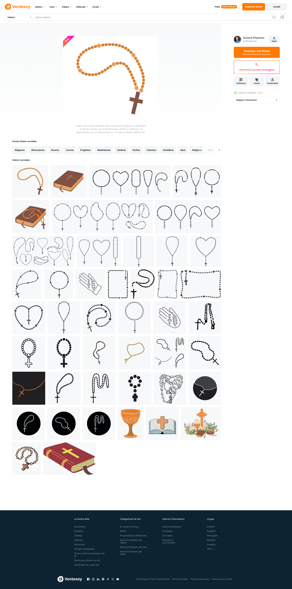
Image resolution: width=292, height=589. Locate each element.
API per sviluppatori (84, 548)
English (211, 526)
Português (212, 535)
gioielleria (168, 150)
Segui (274, 41)
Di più (96, 6)
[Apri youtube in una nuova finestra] (117, 579)
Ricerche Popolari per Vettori (131, 541)
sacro (211, 150)
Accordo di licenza (129, 526)
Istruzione (79, 544)
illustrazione (37, 150)
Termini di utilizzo (180, 579)
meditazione (103, 150)
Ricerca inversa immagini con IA (89, 554)
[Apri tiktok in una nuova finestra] (108, 579)
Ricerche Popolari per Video (131, 553)
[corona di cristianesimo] (205, 317)
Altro (209, 549)
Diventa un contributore (168, 541)
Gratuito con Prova (257, 52)
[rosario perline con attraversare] (26, 458)
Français (211, 544)
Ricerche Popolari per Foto (133, 547)
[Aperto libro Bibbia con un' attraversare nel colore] (162, 423)
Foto (52, 6)
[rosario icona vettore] (169, 352)
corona (70, 150)
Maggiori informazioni (246, 100)
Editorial (80, 6)
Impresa (78, 540)
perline (136, 150)
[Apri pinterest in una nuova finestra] (103, 579)
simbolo (121, 150)
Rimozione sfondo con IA (87, 560)
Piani (217, 6)
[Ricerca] (274, 17)
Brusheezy (79, 526)
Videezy (78, 535)
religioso (197, 150)
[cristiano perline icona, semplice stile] (64, 352)
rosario (55, 150)
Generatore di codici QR (86, 564)
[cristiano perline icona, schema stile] (28, 352)
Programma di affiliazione (133, 535)
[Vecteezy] (17, 7)
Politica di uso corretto (222, 579)
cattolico (151, 150)
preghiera (85, 150)
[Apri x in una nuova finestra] (113, 579)
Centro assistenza (171, 526)
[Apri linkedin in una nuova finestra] (98, 579)
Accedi (276, 6)
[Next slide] (216, 150)
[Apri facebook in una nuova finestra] (88, 579)
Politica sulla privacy (200, 579)
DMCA (123, 531)
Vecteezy (78, 531)
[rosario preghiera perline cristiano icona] (99, 352)
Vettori (38, 6)
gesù (182, 150)
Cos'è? (259, 92)
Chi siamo (167, 535)
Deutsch (211, 540)
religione (20, 150)
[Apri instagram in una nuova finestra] (93, 579)
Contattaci (167, 531)
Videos (65, 6)
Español (211, 531)
